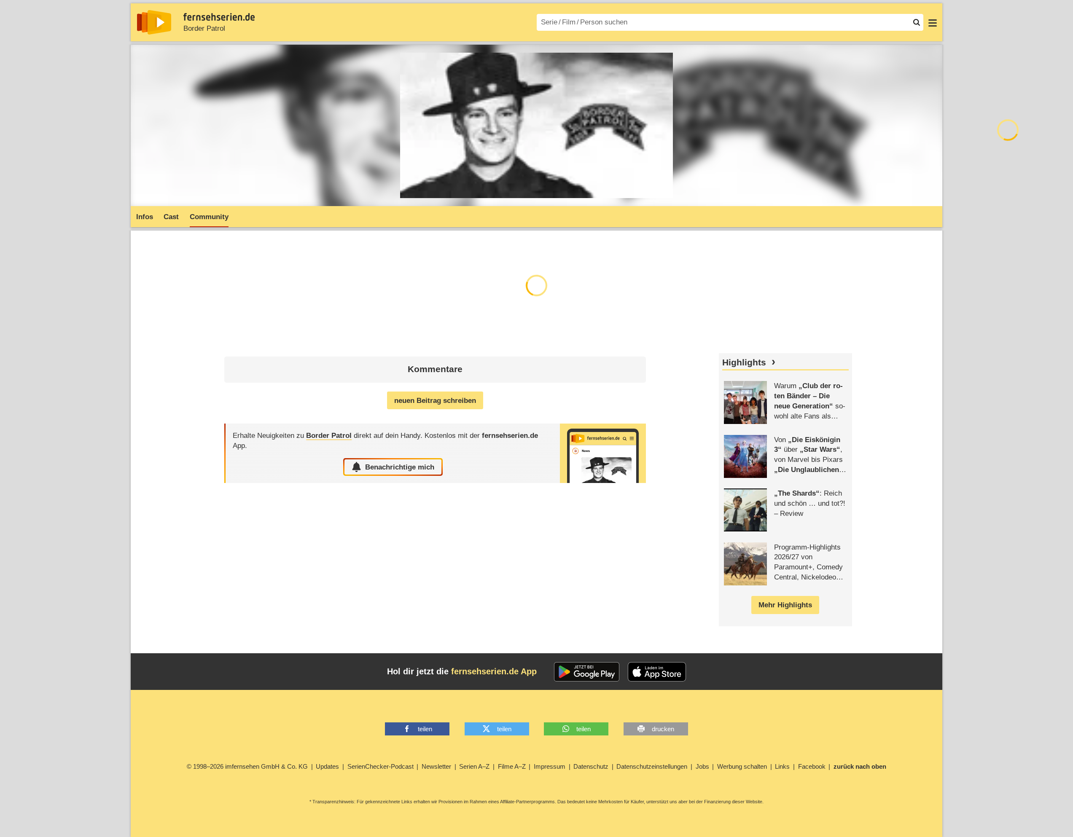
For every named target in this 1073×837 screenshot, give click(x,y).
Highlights (744, 362)
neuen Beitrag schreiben (435, 401)
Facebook (812, 766)
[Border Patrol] (603, 453)
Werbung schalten (742, 766)
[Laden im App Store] (657, 671)
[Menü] (932, 22)
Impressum (549, 766)
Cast (171, 217)
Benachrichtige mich (399, 467)
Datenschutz (590, 766)
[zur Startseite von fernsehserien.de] (154, 22)
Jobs (702, 766)
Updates (327, 766)
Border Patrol (204, 28)
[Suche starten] (916, 22)
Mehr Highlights (785, 605)
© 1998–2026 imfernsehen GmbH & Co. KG (247, 766)
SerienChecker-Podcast (380, 766)
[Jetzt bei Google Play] (586, 671)
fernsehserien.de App (494, 671)
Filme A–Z (512, 766)
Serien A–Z (474, 766)
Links (782, 766)
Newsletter (436, 766)
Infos (144, 217)
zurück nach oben (860, 766)
